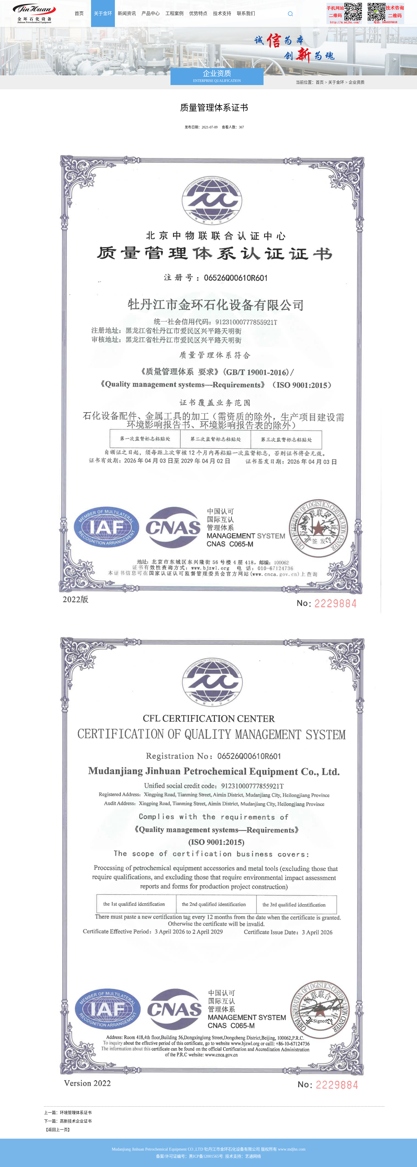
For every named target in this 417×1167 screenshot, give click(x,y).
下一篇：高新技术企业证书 (68, 1121)
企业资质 (357, 82)
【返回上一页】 (58, 1130)
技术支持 (222, 13)
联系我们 (246, 13)
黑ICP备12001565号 (206, 1156)
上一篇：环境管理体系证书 (68, 1113)
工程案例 (174, 13)
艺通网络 (253, 1156)
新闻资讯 (127, 13)
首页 (79, 13)
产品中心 (151, 13)
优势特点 (198, 13)
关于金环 (103, 13)
